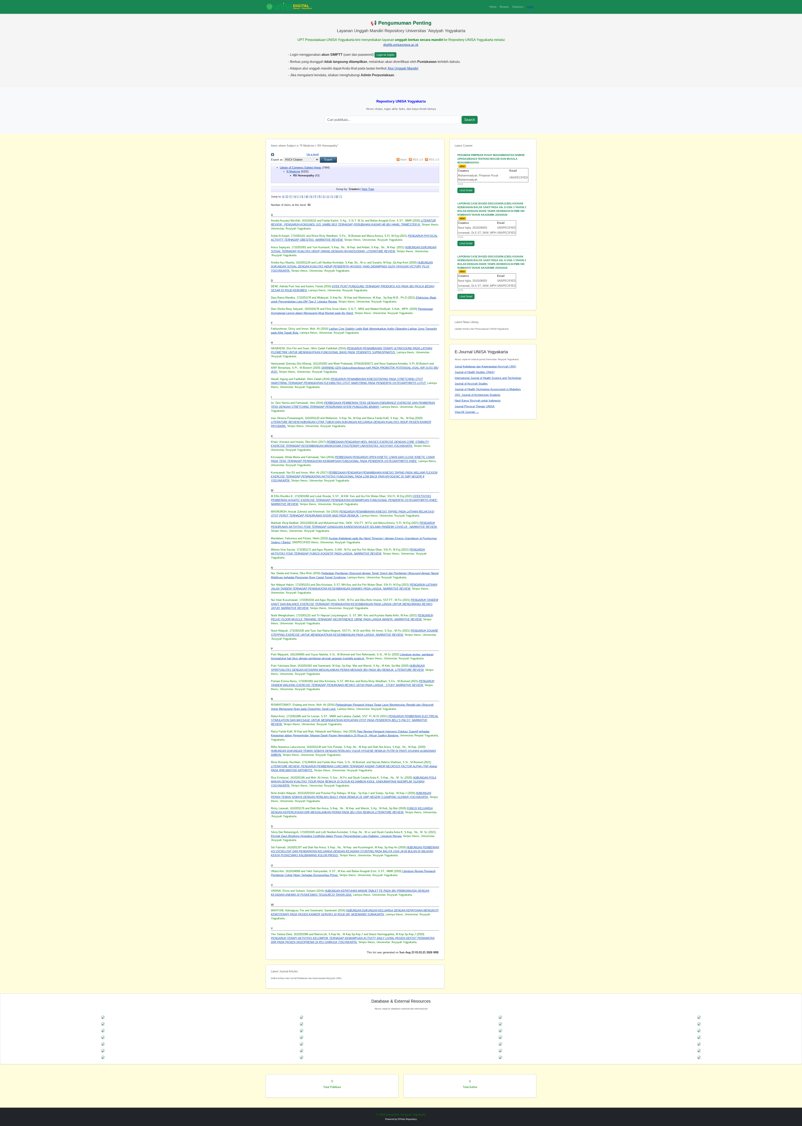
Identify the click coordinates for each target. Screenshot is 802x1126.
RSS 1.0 (418, 159)
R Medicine (293, 171)
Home (492, 6)
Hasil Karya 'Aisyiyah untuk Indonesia (477, 400)
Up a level (313, 154)
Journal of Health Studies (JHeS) (474, 372)
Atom (403, 159)
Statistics (518, 6)
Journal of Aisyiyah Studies (471, 383)
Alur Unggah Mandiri (403, 68)
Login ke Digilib (385, 54)
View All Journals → (467, 412)
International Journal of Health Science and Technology (488, 378)
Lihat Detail (465, 190)
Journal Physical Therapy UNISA (475, 406)
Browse (504, 6)
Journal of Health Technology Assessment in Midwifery (488, 389)
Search (469, 120)
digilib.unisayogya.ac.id (400, 45)
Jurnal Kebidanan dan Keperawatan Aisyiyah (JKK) (485, 366)
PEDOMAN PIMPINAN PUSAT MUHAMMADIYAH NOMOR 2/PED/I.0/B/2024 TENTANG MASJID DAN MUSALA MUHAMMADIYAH (491, 159)
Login (530, 6)
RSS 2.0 (434, 159)
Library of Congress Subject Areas (300, 167)
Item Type (368, 189)
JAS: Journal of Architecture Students (477, 394)
